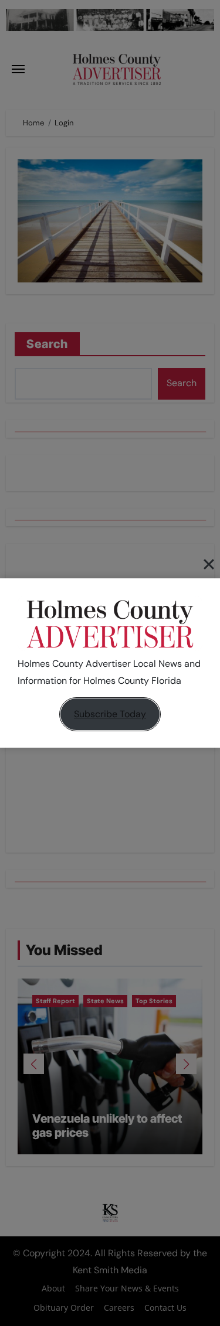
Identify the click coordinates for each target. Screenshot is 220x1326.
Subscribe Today (110, 714)
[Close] (209, 564)
